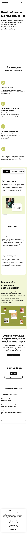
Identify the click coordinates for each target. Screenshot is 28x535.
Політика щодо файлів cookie (13, 517)
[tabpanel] (13, 222)
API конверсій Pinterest (8, 184)
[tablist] (13, 171)
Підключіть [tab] (6, 171)
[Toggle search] (22, 2)
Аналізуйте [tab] (14, 171)
